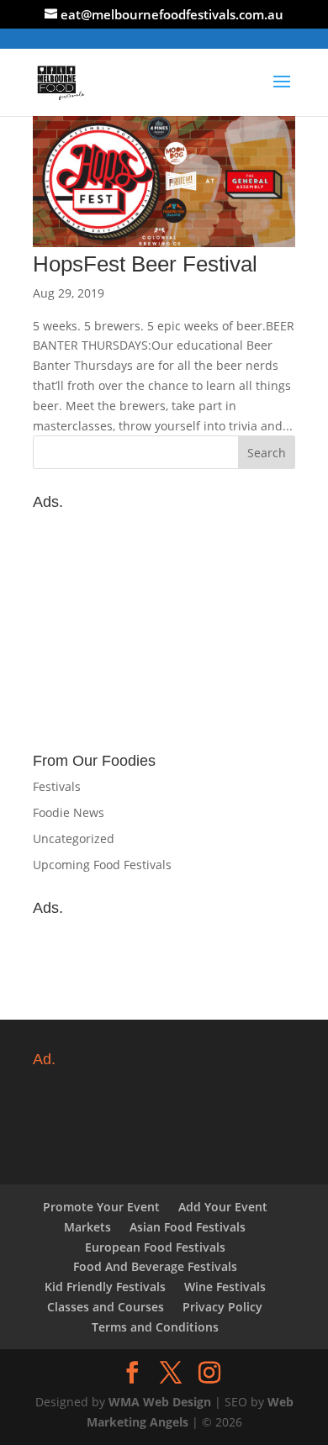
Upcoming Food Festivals (102, 865)
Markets (87, 1227)
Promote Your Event (101, 1207)
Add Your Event (222, 1207)
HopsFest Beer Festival (145, 264)
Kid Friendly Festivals (105, 1287)
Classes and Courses (105, 1307)
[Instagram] (209, 1373)
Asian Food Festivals (188, 1227)
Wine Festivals (225, 1287)
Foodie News (68, 812)
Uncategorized (73, 838)
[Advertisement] (164, 623)
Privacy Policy (222, 1307)
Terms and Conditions (155, 1327)
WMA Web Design (159, 1402)
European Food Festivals (155, 1247)
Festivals (57, 786)
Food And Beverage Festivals (155, 1266)
